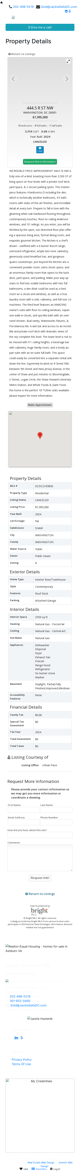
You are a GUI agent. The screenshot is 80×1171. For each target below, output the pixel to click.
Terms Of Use (21, 1064)
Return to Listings (23, 54)
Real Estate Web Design (41, 1162)
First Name (14, 805)
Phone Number (49, 817)
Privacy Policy (22, 1059)
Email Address (16, 817)
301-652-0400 (20, 1001)
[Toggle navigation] (73, 18)
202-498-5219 (23, 7)
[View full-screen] (68, 61)
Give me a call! (41, 27)
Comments (13, 842)
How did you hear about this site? (27, 830)
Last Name (46, 805)
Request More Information (40, 161)
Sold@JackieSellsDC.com (59, 7)
